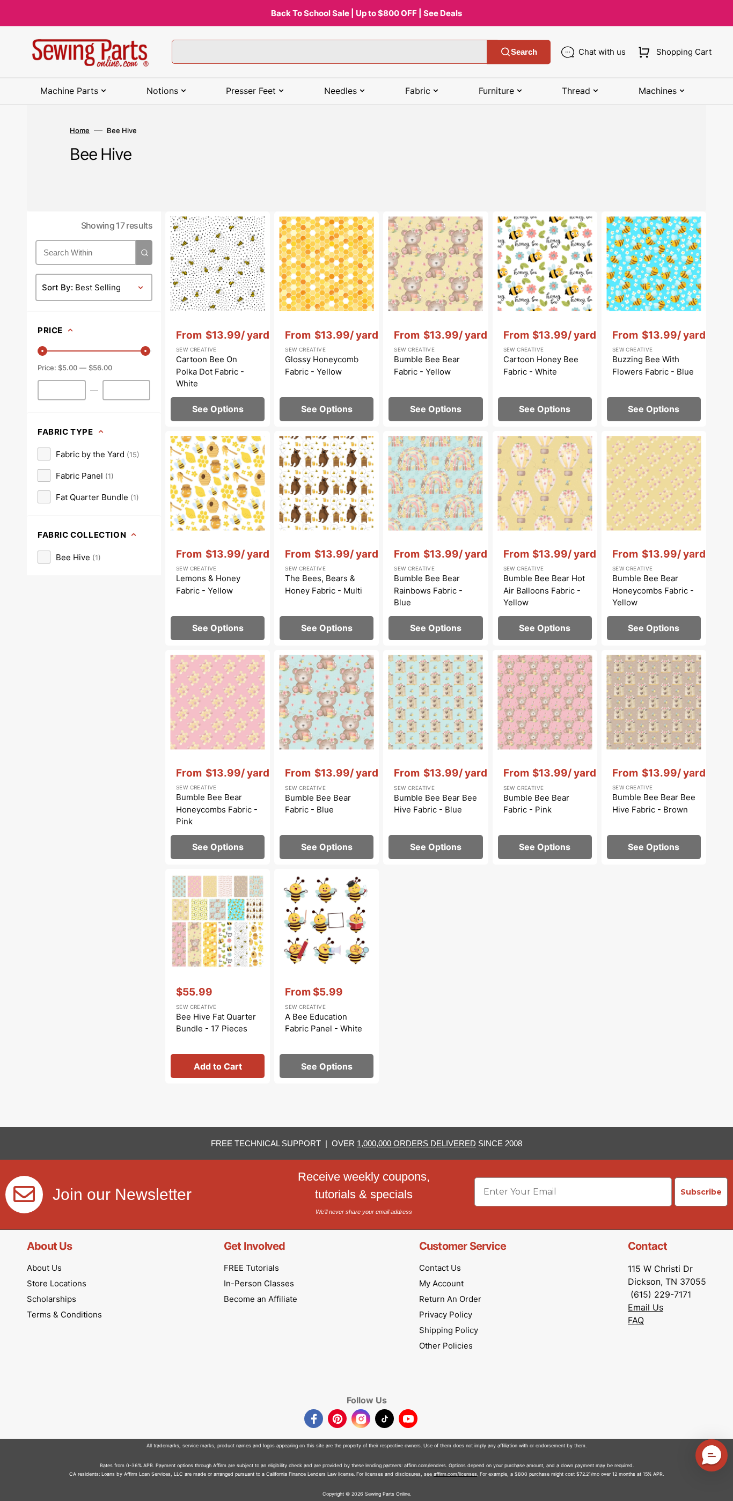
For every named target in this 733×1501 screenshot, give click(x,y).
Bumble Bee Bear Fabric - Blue (318, 804)
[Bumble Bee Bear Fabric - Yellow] (435, 318)
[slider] (42, 351)
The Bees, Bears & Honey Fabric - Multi (323, 584)
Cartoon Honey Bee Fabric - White (540, 365)
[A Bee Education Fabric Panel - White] (326, 976)
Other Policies (446, 1346)
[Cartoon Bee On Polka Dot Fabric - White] (217, 318)
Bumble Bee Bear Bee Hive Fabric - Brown (653, 803)
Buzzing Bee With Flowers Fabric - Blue (653, 365)
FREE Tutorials (251, 1268)
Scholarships (51, 1299)
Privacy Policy (445, 1314)
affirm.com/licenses (455, 1474)
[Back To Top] (717, 1485)
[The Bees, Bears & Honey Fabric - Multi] (326, 538)
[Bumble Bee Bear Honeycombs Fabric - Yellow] (654, 538)
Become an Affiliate (260, 1299)
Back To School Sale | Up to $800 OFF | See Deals (366, 13)
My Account (441, 1283)
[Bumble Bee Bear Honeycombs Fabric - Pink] (217, 757)
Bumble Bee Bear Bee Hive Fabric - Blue (435, 804)
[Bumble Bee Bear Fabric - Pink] (545, 757)
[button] (672, 52)
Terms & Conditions (64, 1314)
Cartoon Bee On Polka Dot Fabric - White (210, 371)
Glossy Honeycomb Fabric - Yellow (321, 365)
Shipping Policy (448, 1330)
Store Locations (56, 1283)
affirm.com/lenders (425, 1465)
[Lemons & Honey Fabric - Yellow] (217, 538)
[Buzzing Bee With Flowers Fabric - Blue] (654, 318)
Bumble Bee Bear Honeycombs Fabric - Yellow (653, 590)
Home (80, 130)
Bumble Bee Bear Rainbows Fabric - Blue (428, 590)
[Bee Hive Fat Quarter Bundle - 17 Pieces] (217, 976)
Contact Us (440, 1268)
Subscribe (701, 1192)
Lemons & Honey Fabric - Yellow (208, 584)
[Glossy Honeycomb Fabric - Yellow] (326, 318)
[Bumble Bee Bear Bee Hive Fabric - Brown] (654, 757)
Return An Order (450, 1299)
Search (524, 51)
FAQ (636, 1320)
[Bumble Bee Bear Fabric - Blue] (326, 757)
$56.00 (100, 367)
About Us (44, 1268)
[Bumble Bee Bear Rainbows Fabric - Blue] (435, 538)
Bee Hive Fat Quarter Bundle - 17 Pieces (216, 1023)
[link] (88, 454)
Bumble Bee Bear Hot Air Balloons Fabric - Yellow (544, 590)
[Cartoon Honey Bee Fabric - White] (545, 318)
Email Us (645, 1307)
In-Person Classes (259, 1283)
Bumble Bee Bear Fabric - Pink (536, 804)
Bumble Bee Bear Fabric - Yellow (427, 365)
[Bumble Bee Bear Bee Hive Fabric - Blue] (435, 757)
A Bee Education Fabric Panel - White (323, 1023)
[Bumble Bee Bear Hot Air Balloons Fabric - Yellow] (545, 538)
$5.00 (67, 367)
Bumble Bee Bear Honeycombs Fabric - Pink (217, 809)
